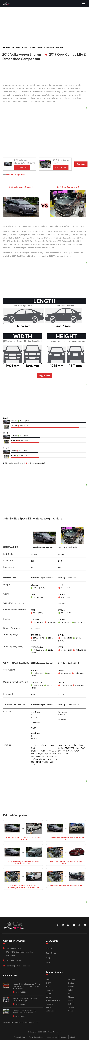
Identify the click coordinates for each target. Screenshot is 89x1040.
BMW (48, 983)
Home (8, 48)
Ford (48, 986)
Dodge (71, 983)
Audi (48, 979)
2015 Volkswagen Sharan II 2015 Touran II (65, 838)
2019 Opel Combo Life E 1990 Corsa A (66, 885)
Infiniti (70, 990)
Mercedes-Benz (53, 1000)
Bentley (71, 979)
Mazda (71, 997)
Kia (69, 993)
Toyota (71, 1007)
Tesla (48, 1007)
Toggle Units (44, 375)
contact (63, 1037)
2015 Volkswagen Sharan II (21, 187)
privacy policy (19, 1037)
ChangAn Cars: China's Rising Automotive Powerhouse (24, 1011)
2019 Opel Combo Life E (68, 187)
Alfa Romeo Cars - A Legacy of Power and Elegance (25, 999)
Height (6, 448)
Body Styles (51, 953)
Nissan (71, 1000)
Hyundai (49, 990)
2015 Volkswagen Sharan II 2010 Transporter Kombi (23, 862)
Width (5, 433)
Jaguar (49, 993)
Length (6, 418)
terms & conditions (36, 1037)
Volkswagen (51, 1010)
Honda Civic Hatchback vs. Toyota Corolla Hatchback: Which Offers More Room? (26, 986)
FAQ (48, 962)
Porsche (49, 1004)
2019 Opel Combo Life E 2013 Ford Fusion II (66, 862)
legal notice (52, 1037)
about (72, 1037)
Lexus (48, 997)
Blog (48, 957)
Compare (16, 48)
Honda (71, 986)
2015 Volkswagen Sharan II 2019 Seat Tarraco (23, 838)
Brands (49, 948)
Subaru (71, 1004)
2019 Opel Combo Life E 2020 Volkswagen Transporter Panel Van (23, 886)
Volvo (70, 1010)
